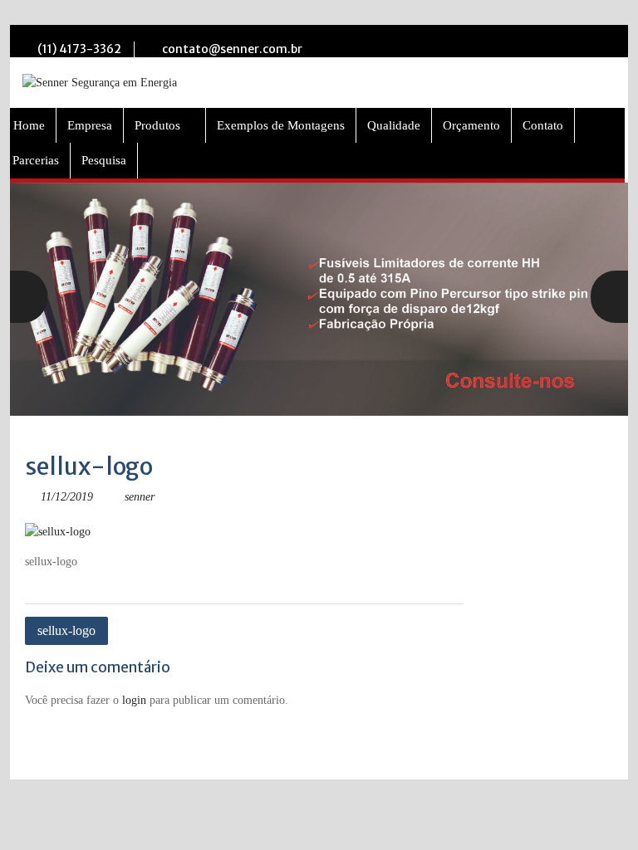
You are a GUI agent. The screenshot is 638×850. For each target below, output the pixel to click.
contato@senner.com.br (232, 49)
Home (29, 125)
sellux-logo (66, 630)
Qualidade (393, 125)
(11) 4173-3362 (79, 49)
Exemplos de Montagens (281, 125)
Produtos (157, 125)
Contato (543, 125)
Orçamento (471, 125)
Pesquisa (103, 160)
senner (140, 497)
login (134, 700)
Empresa (89, 125)
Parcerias (35, 160)
